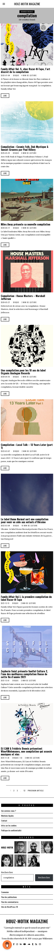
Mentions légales (7, 815)
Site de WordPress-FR (9, 906)
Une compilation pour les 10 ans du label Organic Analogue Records (23, 371)
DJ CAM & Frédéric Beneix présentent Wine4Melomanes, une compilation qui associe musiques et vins (26, 751)
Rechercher (7, 872)
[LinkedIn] (20, 944)
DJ (21, 758)
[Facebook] (13, 944)
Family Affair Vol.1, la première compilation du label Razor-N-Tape (26, 598)
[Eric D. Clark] (20, 860)
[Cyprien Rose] (20, 847)
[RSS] (36, 944)
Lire (5, 95)
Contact (4, 820)
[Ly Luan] (47, 847)
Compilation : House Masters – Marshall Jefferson (23, 297)
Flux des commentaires (9, 901)
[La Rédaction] (7, 847)
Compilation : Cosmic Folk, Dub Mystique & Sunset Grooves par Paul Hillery (24, 148)
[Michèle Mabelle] (7, 860)
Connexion (5, 892)
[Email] (40, 944)
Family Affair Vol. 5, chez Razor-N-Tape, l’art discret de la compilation (25, 70)
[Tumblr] (32, 944)
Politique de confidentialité (11, 830)
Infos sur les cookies (9, 825)
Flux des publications (9, 896)
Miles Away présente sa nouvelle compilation (25, 224)
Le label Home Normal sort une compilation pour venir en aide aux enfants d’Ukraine (24, 520)
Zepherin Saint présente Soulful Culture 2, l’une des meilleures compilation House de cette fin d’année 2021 (24, 674)
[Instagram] (17, 944)
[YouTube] (24, 944)
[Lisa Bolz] (34, 860)
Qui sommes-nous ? (8, 810)
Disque (16, 75)
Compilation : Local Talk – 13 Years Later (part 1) (27, 446)
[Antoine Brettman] (34, 847)
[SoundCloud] (29, 944)
